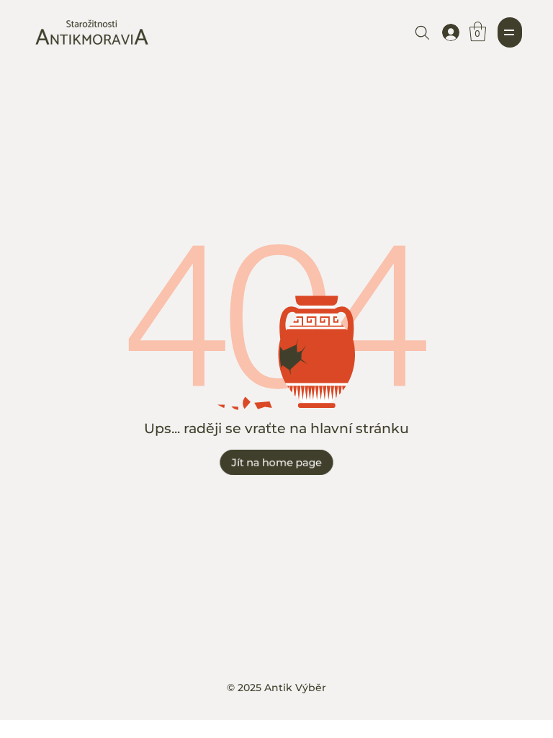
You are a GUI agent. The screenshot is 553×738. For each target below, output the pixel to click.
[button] (477, 31)
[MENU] (510, 32)
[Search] (422, 32)
